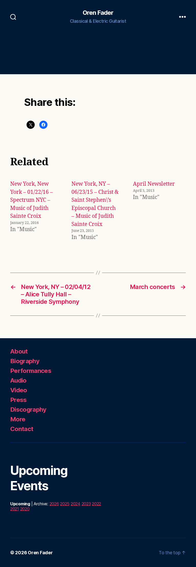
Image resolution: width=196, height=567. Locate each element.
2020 (25, 508)
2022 (96, 503)
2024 (75, 503)
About (19, 351)
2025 (64, 503)
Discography (28, 409)
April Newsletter (154, 184)
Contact (21, 429)
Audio (18, 380)
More (17, 419)
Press (18, 400)
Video (18, 390)
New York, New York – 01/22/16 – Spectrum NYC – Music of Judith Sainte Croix (31, 200)
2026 (54, 503)
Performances (30, 370)
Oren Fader (98, 13)
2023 (86, 503)
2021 (14, 508)
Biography (24, 361)
